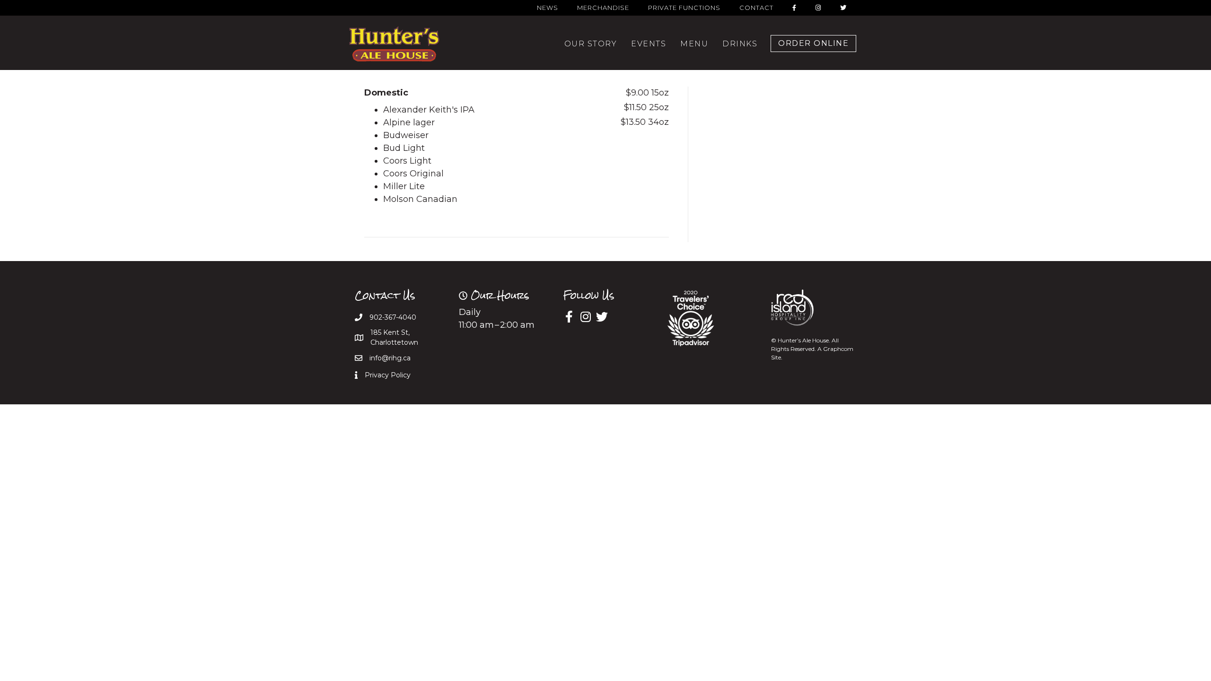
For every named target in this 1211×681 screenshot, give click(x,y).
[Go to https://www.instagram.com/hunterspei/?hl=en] (585, 318)
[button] (813, 43)
